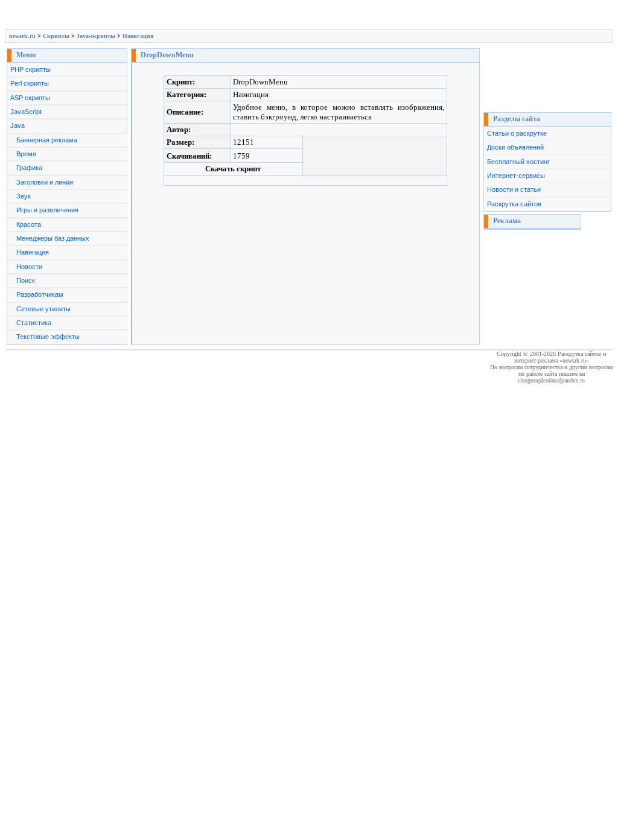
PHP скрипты (30, 69)
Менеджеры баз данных (52, 238)
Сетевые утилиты (43, 308)
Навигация (138, 36)
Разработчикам (39, 294)
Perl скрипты (29, 83)
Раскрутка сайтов (514, 204)
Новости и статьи (514, 189)
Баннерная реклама (46, 140)
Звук (23, 196)
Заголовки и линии (44, 182)
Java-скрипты (96, 36)
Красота (28, 224)
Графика (29, 167)
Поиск (25, 280)
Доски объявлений (515, 147)
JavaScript (26, 111)
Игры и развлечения (47, 210)
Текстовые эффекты (48, 336)
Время (26, 153)
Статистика (33, 322)
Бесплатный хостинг (518, 161)
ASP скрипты (30, 97)
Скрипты (56, 36)
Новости (29, 266)
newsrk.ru (22, 36)
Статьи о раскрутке (517, 133)
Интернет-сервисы (516, 175)
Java (17, 125)
